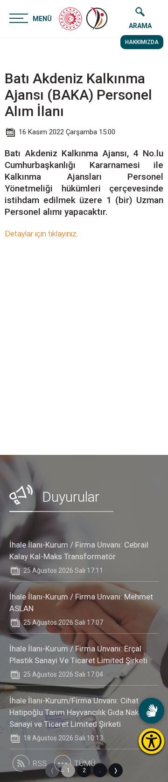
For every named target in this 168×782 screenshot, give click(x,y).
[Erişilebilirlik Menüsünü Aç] (151, 741)
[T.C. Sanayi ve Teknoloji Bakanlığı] (70, 18)
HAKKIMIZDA (142, 42)
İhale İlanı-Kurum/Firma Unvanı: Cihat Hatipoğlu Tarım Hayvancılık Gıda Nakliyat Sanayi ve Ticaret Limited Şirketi (81, 712)
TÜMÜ (85, 763)
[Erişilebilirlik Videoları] (151, 711)
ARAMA (140, 25)
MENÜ (42, 18)
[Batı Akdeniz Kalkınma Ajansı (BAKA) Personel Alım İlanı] (97, 18)
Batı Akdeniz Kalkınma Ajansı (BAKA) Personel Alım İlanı (78, 94)
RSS (40, 763)
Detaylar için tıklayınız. (41, 233)
